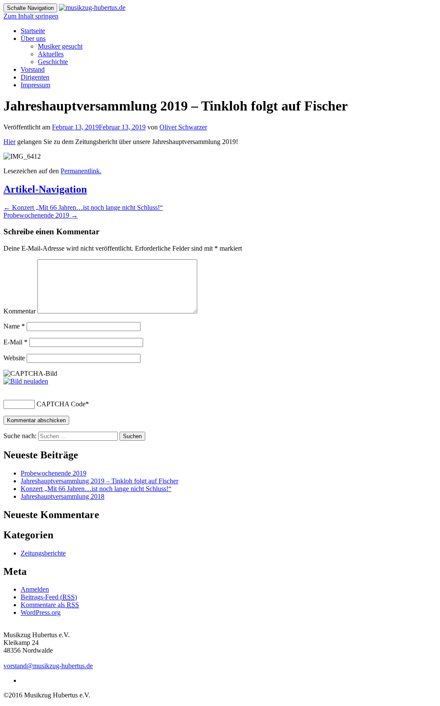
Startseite (33, 30)
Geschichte (53, 61)
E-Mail (15, 342)
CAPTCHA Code (61, 404)
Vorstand (33, 69)
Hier (9, 141)
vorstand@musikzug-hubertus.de (48, 665)
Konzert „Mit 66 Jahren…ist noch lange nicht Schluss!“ (83, 207)
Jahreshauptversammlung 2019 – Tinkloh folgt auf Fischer (99, 481)
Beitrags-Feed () (49, 597)
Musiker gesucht (60, 46)
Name (14, 326)
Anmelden (35, 589)
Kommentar (19, 311)
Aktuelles (51, 54)
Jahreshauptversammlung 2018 (62, 496)
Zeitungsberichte (43, 553)
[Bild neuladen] (25, 381)
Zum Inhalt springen (30, 16)
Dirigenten (35, 77)
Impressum (35, 85)
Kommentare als (50, 604)
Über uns (33, 38)
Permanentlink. (81, 171)
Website (14, 358)
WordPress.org (41, 612)
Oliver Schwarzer (183, 127)
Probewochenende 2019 (40, 215)
